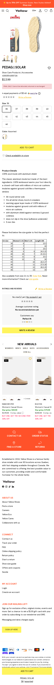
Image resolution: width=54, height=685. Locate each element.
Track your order (9, 543)
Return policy (8, 555)
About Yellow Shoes (11, 502)
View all (27, 352)
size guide (33, 279)
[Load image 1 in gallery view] (25, 34)
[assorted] (4, 136)
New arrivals (27, 344)
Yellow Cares (8, 518)
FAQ (4, 547)
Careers (5, 510)
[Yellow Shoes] (21, 10)
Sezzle (5, 572)
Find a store (7, 506)
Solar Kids (37, 276)
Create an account (11, 592)
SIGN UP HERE (11, 629)
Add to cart (27, 147)
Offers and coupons (11, 568)
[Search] (9, 11)
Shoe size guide (9, 563)
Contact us (7, 539)
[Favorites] (45, 11)
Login (4, 588)
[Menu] (3, 11)
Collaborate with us (11, 522)
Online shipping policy (11, 551)
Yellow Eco (7, 514)
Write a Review (24, 97)
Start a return (8, 559)
